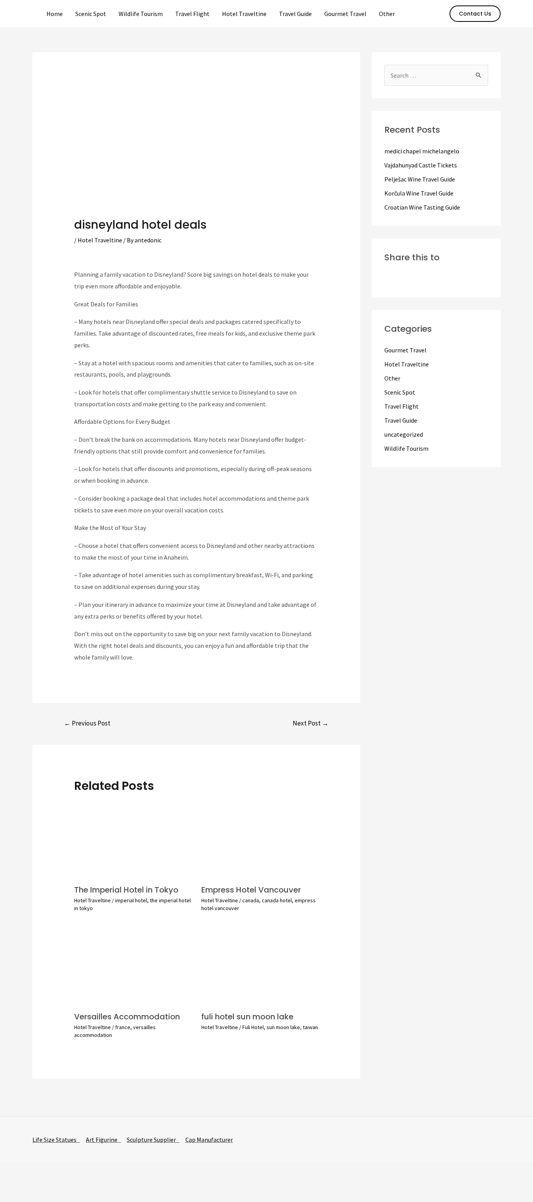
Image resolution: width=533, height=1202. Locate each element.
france (122, 1027)
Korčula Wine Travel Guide (418, 193)
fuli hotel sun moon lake (247, 1016)
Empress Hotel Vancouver (251, 889)
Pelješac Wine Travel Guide (419, 179)
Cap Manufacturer (209, 1139)
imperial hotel (131, 900)
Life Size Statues (56, 1139)
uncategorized (403, 434)
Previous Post (87, 723)
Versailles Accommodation (127, 1016)
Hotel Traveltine (244, 14)
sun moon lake (283, 1027)
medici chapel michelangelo (421, 151)
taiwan (310, 1027)
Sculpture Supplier (153, 1139)
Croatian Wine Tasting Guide (422, 207)
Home (54, 14)
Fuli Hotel (253, 1027)
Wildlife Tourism (141, 14)
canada (250, 900)
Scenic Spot (90, 14)
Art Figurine (103, 1139)
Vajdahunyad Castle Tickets (420, 165)
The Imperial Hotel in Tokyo (126, 889)
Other (387, 14)
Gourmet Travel (345, 14)
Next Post (311, 723)
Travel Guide (295, 14)
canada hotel (277, 900)
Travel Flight (192, 14)
